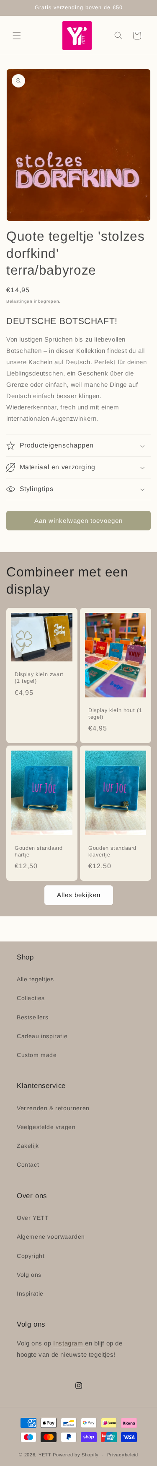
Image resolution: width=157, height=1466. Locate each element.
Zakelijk (28, 1145)
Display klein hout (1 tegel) (115, 713)
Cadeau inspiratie (42, 1036)
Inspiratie (30, 1293)
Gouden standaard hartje (39, 851)
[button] (17, 35)
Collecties (31, 998)
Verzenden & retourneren (53, 1108)
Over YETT (33, 1217)
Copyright (30, 1256)
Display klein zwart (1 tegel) (39, 677)
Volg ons (29, 1274)
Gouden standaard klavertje (112, 851)
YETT (45, 1454)
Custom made (37, 1055)
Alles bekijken (78, 894)
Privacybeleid (122, 1454)
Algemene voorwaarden (51, 1236)
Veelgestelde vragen (46, 1127)
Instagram (69, 1343)
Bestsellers (33, 1017)
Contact (28, 1164)
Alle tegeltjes (35, 979)
